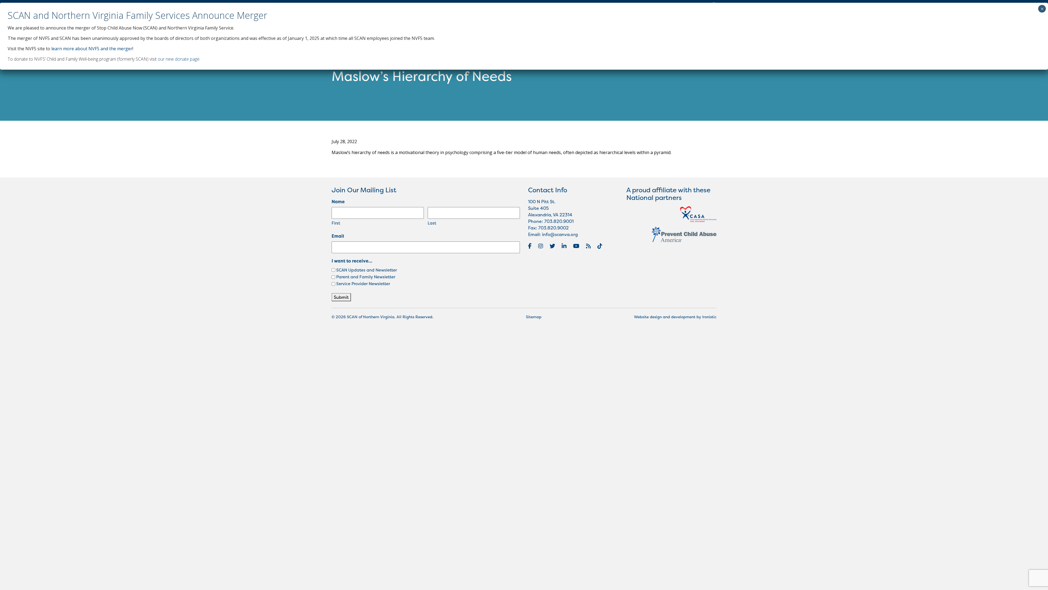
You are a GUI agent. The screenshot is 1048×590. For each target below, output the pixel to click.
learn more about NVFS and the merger (91, 49)
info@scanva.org (560, 234)
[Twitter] (552, 246)
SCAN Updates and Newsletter (366, 270)
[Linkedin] (564, 246)
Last (432, 223)
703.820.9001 (559, 221)
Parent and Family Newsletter (365, 277)
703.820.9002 (553, 228)
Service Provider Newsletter (363, 284)
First (336, 223)
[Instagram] (540, 246)
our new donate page (179, 59)
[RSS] (588, 246)
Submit (341, 297)
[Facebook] (530, 246)
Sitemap (533, 316)
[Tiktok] (599, 246)
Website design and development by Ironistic (675, 316)
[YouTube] (576, 246)
